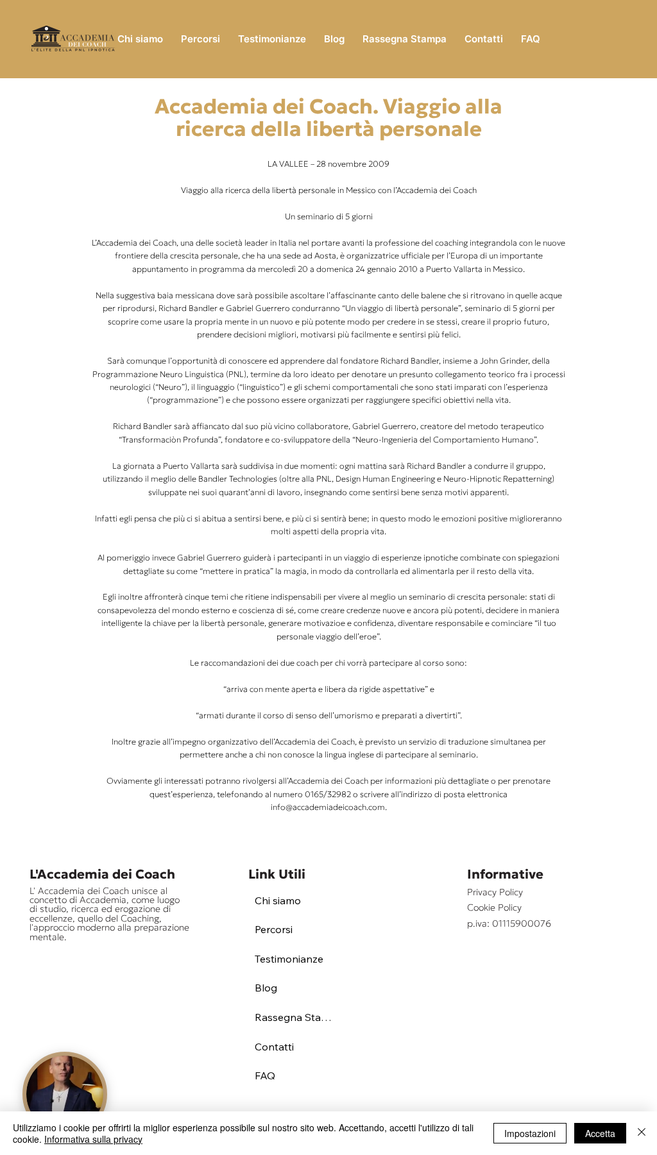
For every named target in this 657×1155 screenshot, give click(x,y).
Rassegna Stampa (297, 1017)
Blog (266, 987)
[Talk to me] (64, 1094)
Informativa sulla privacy (93, 1139)
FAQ (265, 1075)
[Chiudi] (641, 1133)
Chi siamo (278, 900)
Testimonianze (289, 958)
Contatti (274, 1046)
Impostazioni (530, 1133)
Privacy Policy (495, 892)
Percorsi (274, 929)
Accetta (600, 1133)
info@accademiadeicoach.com (328, 807)
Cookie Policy (494, 907)
